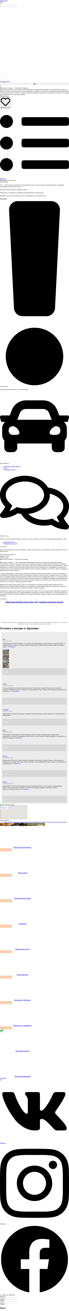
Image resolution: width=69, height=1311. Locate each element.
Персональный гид (9, 542)
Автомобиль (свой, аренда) (12, 466)
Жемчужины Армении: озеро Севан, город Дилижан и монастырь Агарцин (34, 602)
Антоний (5, 709)
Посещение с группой (10, 543)
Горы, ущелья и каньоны (11, 822)
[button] (34, 83)
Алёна (5, 684)
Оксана (5, 756)
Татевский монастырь (22, 898)
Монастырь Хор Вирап (22, 847)
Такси (5, 468)
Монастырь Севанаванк (22, 1025)
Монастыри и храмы (39, 822)
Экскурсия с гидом (9, 469)
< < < (1, 822)
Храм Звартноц (22, 974)
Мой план (3, 178)
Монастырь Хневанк (22, 1076)
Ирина (5, 782)
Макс (4, 730)
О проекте (3, 1078)
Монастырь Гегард (22, 949)
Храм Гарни (22, 873)
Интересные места (26, 822)
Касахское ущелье (22, 1051)
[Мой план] (34, 177)
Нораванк (22, 924)
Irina (4, 639)
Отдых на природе (52, 822)
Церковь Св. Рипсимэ (22, 1000)
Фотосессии (62, 822)
